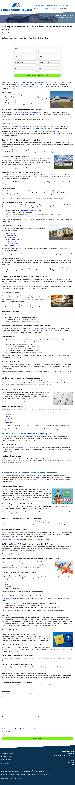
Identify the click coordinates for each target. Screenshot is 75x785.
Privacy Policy (70, 762)
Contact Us (70, 17)
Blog (42, 8)
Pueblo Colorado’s (17, 86)
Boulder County (36, 128)
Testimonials (36, 8)
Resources (54, 8)
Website (4, 723)
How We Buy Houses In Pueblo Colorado (44, 5)
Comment (5, 697)
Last (39, 53)
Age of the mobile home (11, 237)
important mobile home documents (21, 429)
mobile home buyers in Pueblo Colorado (22, 191)
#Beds (17, 68)
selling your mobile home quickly (13, 539)
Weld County (44, 128)
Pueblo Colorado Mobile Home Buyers (30, 210)
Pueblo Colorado (20, 126)
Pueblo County (54, 128)
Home (58, 17)
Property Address (20, 62)
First (15, 53)
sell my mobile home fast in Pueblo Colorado (30, 82)
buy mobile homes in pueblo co (23, 150)
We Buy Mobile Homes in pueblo (19, 448)
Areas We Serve (63, 8)
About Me (47, 8)
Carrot (22, 779)
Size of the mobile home (11, 243)
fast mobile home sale (40, 328)
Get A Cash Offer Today (62, 5)
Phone (40, 56)
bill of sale (8, 416)
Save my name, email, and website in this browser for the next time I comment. (26, 729)
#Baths (40, 68)
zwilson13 (6, 35)
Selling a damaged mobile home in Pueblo (13, 598)
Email (16, 56)
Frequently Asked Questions (66, 758)
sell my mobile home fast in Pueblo (29, 112)
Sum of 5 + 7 (6, 732)
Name (16, 48)
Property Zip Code (43, 62)
